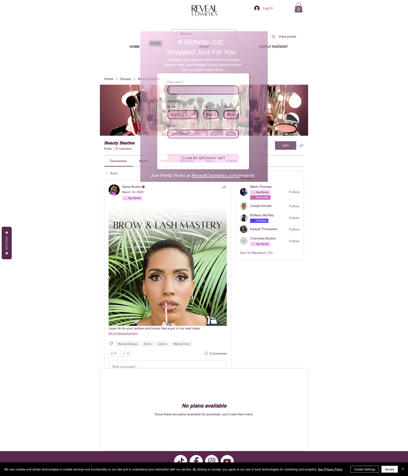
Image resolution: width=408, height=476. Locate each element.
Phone (172, 141)
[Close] (402, 469)
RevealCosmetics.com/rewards (222, 189)
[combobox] (182, 110)
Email (172, 122)
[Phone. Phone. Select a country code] (175, 149)
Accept (389, 469)
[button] (155, 39)
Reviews (6, 243)
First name (175, 78)
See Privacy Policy (330, 469)
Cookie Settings (364, 469)
